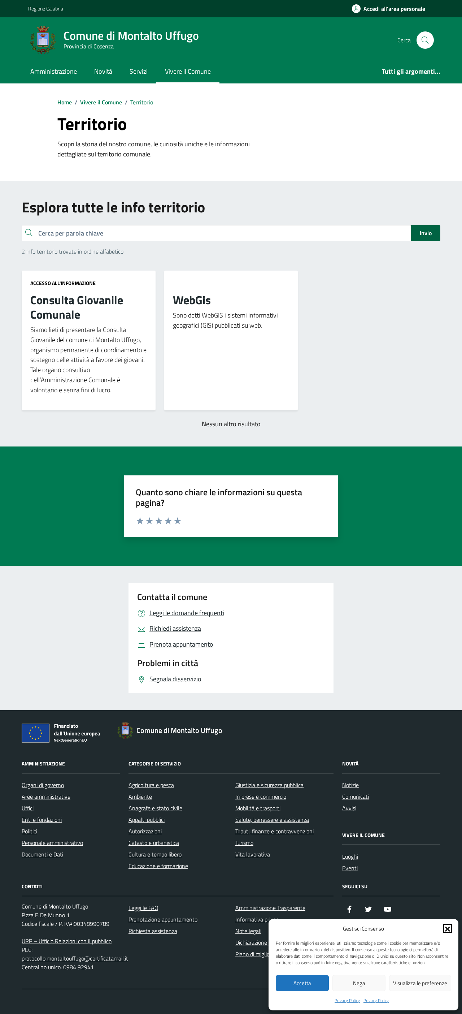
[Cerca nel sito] (425, 40)
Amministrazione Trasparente (270, 907)
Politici (29, 831)
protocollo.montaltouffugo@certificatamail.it (75, 958)
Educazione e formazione (158, 866)
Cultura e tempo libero (155, 854)
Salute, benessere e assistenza (272, 819)
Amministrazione (53, 71)
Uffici (28, 808)
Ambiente (140, 796)
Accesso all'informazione (63, 283)
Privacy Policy (347, 1000)
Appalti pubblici (146, 819)
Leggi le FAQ (143, 907)
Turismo (244, 842)
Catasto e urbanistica (153, 842)
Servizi (139, 71)
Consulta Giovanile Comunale (76, 307)
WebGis (192, 300)
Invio (426, 233)
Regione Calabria (45, 8)
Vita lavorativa (252, 854)
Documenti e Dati (42, 854)
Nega (359, 983)
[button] (447, 928)
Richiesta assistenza (152, 931)
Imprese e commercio (260, 796)
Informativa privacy (258, 919)
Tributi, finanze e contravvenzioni (274, 831)
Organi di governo (43, 785)
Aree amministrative (46, 796)
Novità (103, 71)
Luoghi (350, 856)
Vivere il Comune (188, 71)
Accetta (302, 983)
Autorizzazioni (145, 831)
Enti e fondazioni (42, 819)
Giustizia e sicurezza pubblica (269, 785)
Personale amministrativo (52, 842)
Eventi (350, 868)
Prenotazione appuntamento (162, 919)
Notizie (350, 785)
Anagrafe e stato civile (155, 808)
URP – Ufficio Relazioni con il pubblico (67, 941)
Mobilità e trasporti (257, 808)
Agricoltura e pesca (151, 785)
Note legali (248, 931)
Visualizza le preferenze (420, 983)
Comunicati (355, 796)
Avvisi (349, 808)
